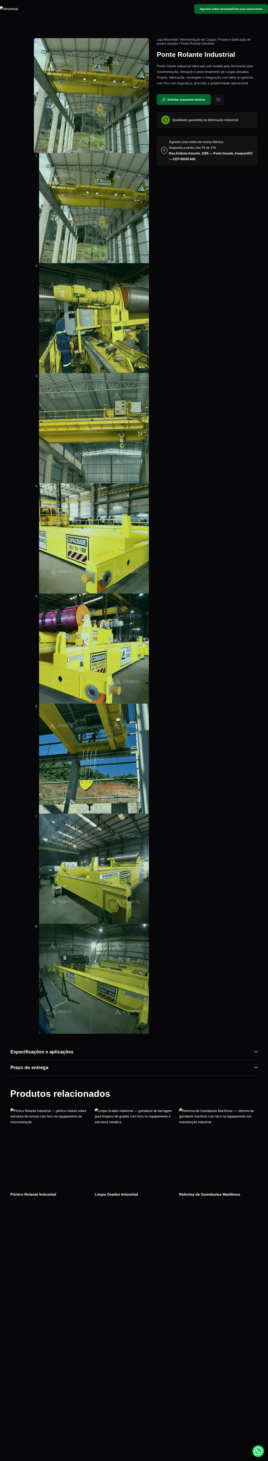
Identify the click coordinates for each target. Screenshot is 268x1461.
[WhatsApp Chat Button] (258, 1451)
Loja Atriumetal (167, 39)
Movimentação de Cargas (198, 39)
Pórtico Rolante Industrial (33, 1194)
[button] (218, 99)
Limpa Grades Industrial (116, 1194)
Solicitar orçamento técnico (186, 99)
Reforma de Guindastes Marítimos (209, 1194)
